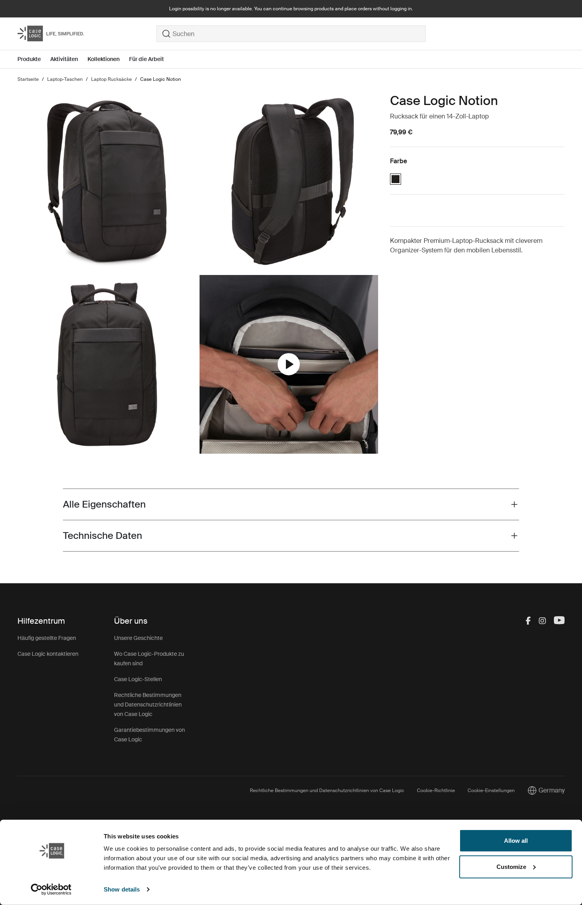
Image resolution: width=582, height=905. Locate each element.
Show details (122, 889)
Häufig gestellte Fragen (46, 638)
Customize (511, 866)
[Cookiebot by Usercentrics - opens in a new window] (51, 889)
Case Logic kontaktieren (47, 653)
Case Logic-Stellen (138, 679)
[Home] (86, 34)
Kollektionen (103, 59)
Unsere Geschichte (138, 638)
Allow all (516, 840)
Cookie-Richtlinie (436, 790)
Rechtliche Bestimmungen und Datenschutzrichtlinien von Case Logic (148, 704)
